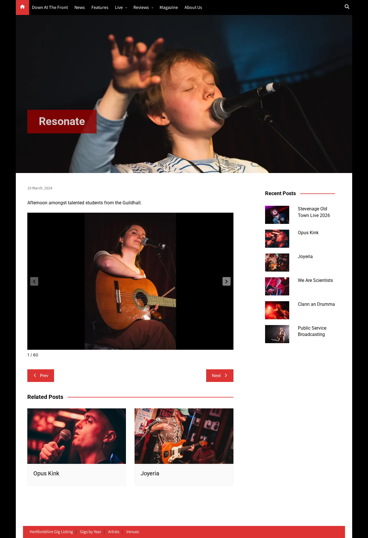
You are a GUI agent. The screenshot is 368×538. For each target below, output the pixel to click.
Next (216, 375)
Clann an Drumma (316, 304)
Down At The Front (50, 8)
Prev (44, 375)
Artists (113, 532)
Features (99, 8)
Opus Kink (46, 473)
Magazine (169, 8)
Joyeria (150, 473)
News (79, 8)
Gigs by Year (90, 532)
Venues (132, 532)
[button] (227, 281)
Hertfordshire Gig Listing (51, 532)
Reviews (141, 8)
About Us (193, 8)
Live (119, 8)
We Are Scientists (315, 280)
